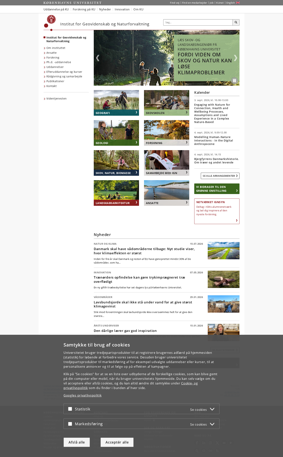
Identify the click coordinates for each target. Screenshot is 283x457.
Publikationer (55, 81)
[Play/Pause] (234, 80)
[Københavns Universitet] (50, 23)
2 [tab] (164, 84)
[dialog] (141, 396)
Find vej (174, 2)
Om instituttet (55, 48)
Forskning (52, 57)
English (230, 2)
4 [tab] (169, 84)
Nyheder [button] (105, 9)
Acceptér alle (117, 442)
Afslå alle (77, 442)
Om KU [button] (138, 9)
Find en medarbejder (194, 2)
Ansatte (51, 52)
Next (235, 58)
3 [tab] (166, 84)
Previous (97, 58)
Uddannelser (55, 67)
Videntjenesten (56, 98)
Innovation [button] (122, 9)
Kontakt (51, 86)
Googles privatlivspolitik (83, 395)
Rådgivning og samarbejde (64, 76)
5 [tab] (171, 84)
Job (212, 2)
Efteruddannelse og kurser (64, 72)
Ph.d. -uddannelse (58, 62)
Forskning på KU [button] (84, 9)
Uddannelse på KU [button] (56, 9)
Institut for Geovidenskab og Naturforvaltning (66, 39)
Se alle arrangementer (219, 175)
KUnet (220, 2)
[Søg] (236, 22)
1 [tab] (162, 84)
